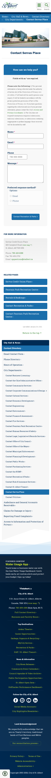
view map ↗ (27, 245)
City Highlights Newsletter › (25, 711)
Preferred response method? (21, 187)
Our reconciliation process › (26, 743)
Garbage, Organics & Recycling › (25, 638)
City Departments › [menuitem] (14, 19)
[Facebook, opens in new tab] (15, 700)
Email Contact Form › (14, 354)
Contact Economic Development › (20, 401)
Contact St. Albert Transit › (17, 487)
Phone (10, 153)
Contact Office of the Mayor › (18, 446)
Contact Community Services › (19, 385)
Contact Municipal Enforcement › (20, 451)
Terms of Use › (34, 756)
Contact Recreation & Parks (24, 216)
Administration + (25, 766)
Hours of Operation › (13, 365)
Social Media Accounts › (25, 706)
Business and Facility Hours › (25, 617)
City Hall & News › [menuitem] (20, 16)
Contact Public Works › (15, 461)
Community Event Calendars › (25, 669)
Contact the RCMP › (14, 472)
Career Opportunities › (25, 634)
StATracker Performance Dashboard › (26, 687)
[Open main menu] (39, 6)
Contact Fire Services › (15, 421)
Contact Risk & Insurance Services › (21, 482)
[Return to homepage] (10, 5)
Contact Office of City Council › (19, 441)
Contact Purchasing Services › (18, 466)
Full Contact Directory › (26, 612)
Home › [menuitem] (5, 16)
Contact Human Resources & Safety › (21, 431)
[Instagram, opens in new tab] (22, 700)
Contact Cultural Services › (17, 396)
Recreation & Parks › (25, 647)
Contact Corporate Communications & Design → (26, 391)
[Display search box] (46, 6)
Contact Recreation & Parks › (18, 477)
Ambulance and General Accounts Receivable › (20, 504)
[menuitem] (37, 19)
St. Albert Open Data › (25, 682)
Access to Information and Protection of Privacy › (23, 523)
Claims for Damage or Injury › (18, 510)
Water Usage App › (17, 564)
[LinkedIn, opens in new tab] (35, 700)
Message (11, 163)
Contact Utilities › (13, 497)
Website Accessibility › (25, 761)
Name (10, 132)
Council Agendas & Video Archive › (25, 673)
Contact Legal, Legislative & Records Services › (26, 436)
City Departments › (13, 370)
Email (10, 142)
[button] (5, 773)
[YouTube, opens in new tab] (28, 700)
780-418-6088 (17, 253)
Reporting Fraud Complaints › (18, 516)
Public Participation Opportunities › (25, 678)
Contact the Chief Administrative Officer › (24, 380)
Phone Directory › (12, 359)
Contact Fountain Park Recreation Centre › (24, 426)
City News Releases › (25, 664)
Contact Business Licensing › (18, 375)
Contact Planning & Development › (21, 456)
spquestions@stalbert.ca (22, 259)
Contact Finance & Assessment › (19, 416)
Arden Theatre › (25, 629)
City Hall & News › (12, 342)
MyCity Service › (25, 643)
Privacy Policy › (17, 756)
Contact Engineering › (15, 406)
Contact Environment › (16, 411)
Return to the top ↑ (32, 333)
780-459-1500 (21, 607)
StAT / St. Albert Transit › (25, 652)
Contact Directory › (13, 348)
